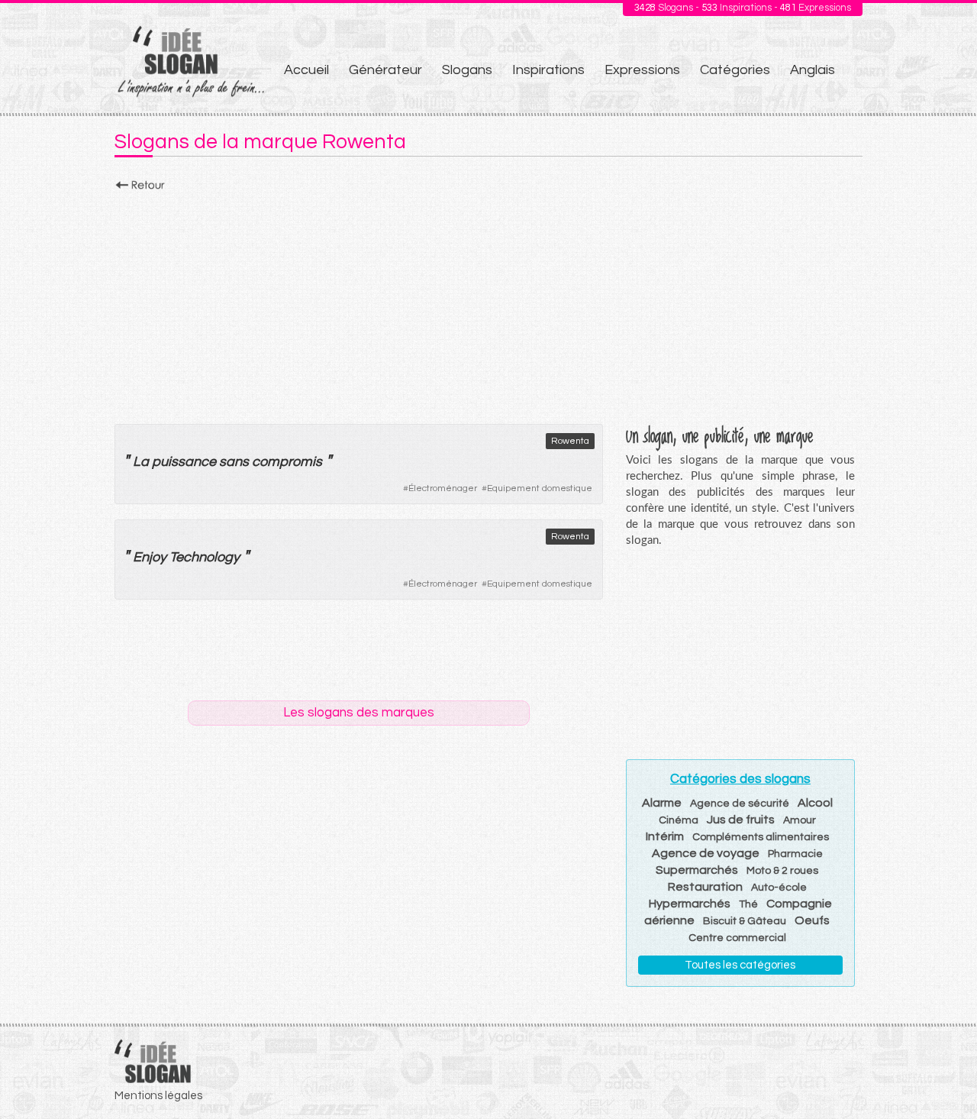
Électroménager (442, 488)
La (141, 461)
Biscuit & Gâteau (744, 921)
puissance (184, 461)
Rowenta (570, 441)
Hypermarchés (689, 903)
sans (234, 461)
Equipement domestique (539, 488)
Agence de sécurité (739, 803)
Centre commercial (737, 938)
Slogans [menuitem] (467, 70)
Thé (748, 904)
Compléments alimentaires (760, 837)
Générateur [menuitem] (385, 70)
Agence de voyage (705, 853)
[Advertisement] (488, 303)
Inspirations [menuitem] (548, 70)
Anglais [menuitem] (812, 70)
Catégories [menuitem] (735, 70)
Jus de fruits (741, 819)
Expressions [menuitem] (642, 70)
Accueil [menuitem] (306, 70)
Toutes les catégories (740, 965)
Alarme (662, 803)
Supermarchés (697, 870)
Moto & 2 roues (782, 870)
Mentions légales (158, 1095)
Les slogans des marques (358, 713)
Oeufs (812, 920)
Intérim (665, 836)
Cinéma (678, 820)
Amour (799, 820)
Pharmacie (795, 854)
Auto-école (779, 887)
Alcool (815, 803)
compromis (287, 461)
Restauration (705, 887)
